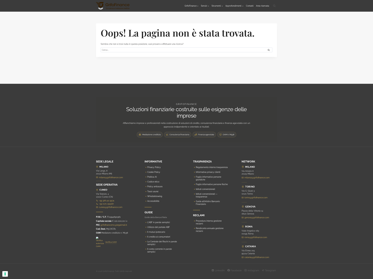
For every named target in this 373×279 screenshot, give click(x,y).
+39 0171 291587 (106, 204)
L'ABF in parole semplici (158, 222)
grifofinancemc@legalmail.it (114, 225)
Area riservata (262, 6)
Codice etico (153, 182)
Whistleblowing (154, 196)
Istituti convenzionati (205, 189)
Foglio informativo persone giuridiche (208, 178)
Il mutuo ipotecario (156, 232)
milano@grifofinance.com (111, 177)
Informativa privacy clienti (208, 172)
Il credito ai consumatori (158, 237)
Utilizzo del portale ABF (158, 227)
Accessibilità (153, 201)
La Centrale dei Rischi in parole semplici (162, 242)
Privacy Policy (154, 167)
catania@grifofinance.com (256, 257)
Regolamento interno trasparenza (212, 167)
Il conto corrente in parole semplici (159, 250)
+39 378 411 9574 (106, 200)
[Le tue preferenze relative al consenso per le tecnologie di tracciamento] (5, 274)
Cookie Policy (153, 172)
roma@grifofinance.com (255, 237)
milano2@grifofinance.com (257, 177)
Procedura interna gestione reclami (209, 222)
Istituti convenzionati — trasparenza (207, 195)
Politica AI (152, 177)
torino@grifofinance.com (256, 197)
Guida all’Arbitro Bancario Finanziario (208, 202)
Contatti (250, 6)
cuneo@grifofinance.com (110, 207)
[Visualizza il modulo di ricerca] (274, 5)
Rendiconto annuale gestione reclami (210, 229)
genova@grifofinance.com (256, 217)
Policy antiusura (154, 186)
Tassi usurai (152, 191)
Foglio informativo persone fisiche (212, 184)
